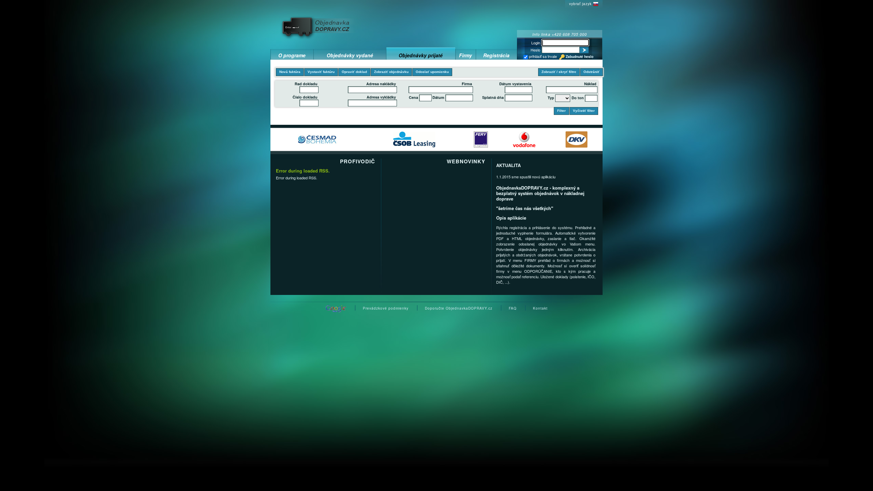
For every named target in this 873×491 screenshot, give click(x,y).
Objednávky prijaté (421, 55)
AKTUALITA (508, 165)
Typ (551, 97)
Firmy (465, 55)
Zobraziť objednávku (391, 72)
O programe (292, 55)
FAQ (513, 308)
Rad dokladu (306, 83)
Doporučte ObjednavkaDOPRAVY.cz (458, 308)
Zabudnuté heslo (579, 56)
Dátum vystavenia (515, 83)
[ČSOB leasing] (414, 139)
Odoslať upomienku (432, 72)
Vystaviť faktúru (321, 72)
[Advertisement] (452, 15)
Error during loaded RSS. (303, 170)
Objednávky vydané (350, 55)
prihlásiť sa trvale (542, 56)
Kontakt (540, 308)
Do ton (578, 97)
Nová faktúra (289, 72)
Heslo (535, 50)
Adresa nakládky (381, 83)
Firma (467, 83)
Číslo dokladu (305, 97)
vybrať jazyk (580, 3)
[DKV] (576, 139)
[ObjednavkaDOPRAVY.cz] (319, 26)
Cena (413, 97)
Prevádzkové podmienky (386, 308)
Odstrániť (591, 72)
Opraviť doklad (354, 72)
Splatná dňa (493, 97)
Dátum (438, 97)
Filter (561, 111)
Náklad (590, 83)
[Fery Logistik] (481, 139)
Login (535, 42)
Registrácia (496, 55)
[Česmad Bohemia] (317, 139)
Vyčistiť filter (584, 111)
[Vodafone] (524, 139)
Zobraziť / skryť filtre (559, 72)
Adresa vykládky (381, 97)
